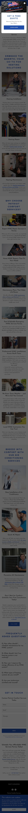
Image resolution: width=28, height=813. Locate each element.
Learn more (14, 27)
